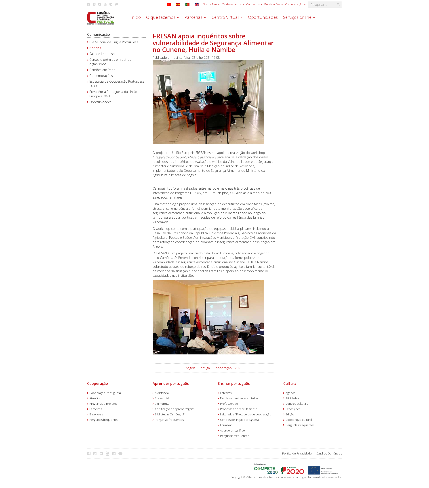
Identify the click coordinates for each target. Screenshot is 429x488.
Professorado (229, 404)
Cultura (289, 383)
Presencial (162, 398)
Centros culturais (297, 404)
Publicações (272, 4)
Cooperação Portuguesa (105, 393)
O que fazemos (161, 17)
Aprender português (171, 383)
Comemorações (101, 75)
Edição (290, 414)
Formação (226, 425)
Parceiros (95, 409)
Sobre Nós (210, 4)
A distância (162, 393)
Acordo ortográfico (232, 430)
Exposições (293, 409)
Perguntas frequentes (103, 420)
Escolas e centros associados (239, 398)
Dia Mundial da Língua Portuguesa (113, 42)
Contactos (253, 4)
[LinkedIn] (115, 453)
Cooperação (223, 368)
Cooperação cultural (299, 420)
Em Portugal (162, 404)
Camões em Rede (102, 70)
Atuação (94, 398)
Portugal (204, 368)
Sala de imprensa (102, 54)
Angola (191, 368)
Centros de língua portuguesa (239, 420)
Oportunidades (263, 17)
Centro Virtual (226, 17)
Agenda (290, 393)
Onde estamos (232, 4)
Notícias (95, 48)
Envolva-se (96, 414)
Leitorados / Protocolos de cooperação (245, 414)
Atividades (292, 398)
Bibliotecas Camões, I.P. (170, 414)
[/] (100, 17)
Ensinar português (234, 383)
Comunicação (294, 4)
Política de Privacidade (297, 453)
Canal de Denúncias (329, 453)
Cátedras (225, 393)
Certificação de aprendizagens (174, 409)
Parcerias (194, 17)
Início (136, 17)
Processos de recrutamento (238, 409)
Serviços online (298, 17)
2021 (238, 368)
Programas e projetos (103, 404)
